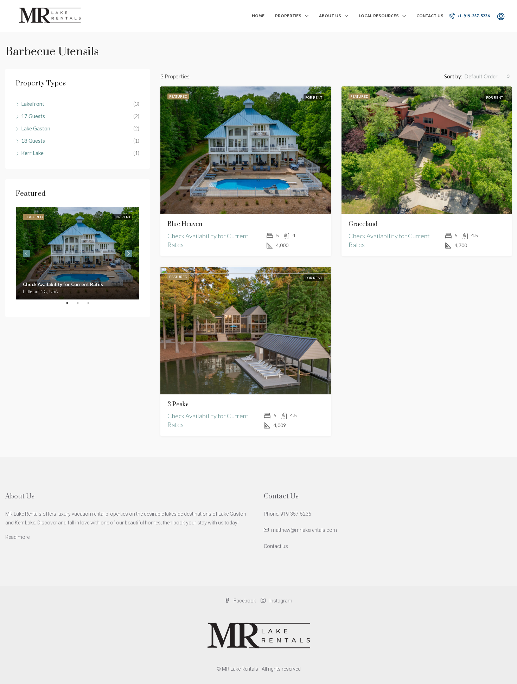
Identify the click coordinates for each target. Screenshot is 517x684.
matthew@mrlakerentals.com (304, 530)
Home (258, 15)
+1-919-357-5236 (473, 15)
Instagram (280, 601)
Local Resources (379, 15)
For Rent (313, 97)
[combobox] (487, 76)
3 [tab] (91, 305)
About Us (330, 15)
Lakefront (32, 104)
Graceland (363, 224)
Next (128, 253)
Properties (288, 15)
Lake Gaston (35, 128)
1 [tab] (70, 305)
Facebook (244, 601)
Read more (17, 537)
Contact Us (429, 15)
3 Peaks (178, 404)
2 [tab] (81, 305)
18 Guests (33, 140)
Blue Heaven (184, 224)
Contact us (276, 546)
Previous (26, 253)
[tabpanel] (77, 253)
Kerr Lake (32, 153)
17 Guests (33, 116)
